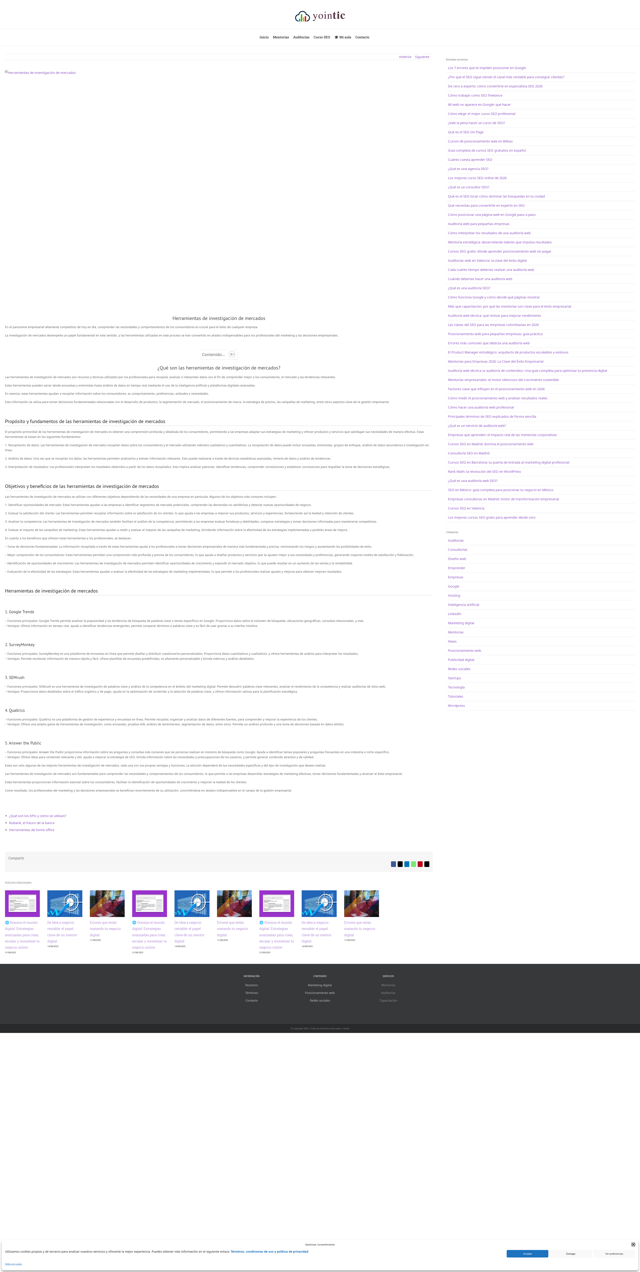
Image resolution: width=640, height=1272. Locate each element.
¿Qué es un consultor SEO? (468, 187)
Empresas (455, 577)
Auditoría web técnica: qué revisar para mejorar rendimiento (494, 315)
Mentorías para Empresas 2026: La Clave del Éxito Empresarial (496, 361)
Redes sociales (459, 669)
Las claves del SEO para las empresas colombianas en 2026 (493, 324)
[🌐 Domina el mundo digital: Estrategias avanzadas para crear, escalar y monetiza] (74, 892)
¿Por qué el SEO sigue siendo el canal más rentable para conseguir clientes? (506, 77)
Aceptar (527, 1253)
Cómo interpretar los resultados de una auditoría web (489, 233)
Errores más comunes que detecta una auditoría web (489, 343)
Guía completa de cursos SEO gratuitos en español (487, 150)
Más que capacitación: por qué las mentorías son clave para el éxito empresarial (509, 306)
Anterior (405, 57)
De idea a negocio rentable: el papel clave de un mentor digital (197, 959)
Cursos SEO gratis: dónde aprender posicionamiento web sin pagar (499, 251)
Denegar (571, 1253)
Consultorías (458, 549)
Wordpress (456, 705)
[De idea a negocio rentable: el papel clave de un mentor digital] (218, 892)
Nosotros (251, 1004)
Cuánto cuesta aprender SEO (470, 159)
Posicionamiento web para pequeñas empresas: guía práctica (495, 334)
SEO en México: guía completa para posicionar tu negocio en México (500, 490)
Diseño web (457, 559)
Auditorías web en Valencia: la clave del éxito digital (487, 260)
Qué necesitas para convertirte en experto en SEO (486, 205)
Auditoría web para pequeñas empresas (479, 224)
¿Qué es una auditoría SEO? (469, 288)
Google (453, 586)
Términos (251, 1011)
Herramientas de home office (31, 830)
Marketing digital (461, 623)
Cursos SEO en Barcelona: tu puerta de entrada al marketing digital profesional (508, 462)
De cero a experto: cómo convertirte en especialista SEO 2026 (495, 86)
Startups (454, 678)
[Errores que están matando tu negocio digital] (364, 892)
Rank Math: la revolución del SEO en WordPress (484, 471)
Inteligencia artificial (463, 604)
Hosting (454, 595)
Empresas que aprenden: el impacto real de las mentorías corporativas (502, 435)
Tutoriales (455, 696)
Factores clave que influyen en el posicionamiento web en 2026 (496, 389)
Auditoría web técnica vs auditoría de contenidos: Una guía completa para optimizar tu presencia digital (527, 370)
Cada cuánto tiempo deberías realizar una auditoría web (491, 269)
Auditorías (456, 540)
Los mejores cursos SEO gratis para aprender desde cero (492, 517)
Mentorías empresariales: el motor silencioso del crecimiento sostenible (503, 380)
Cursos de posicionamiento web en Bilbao (480, 141)
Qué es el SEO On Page (466, 132)
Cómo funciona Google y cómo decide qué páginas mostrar (494, 297)
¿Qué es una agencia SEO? (468, 168)
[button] (633, 1244)
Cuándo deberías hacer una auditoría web (480, 279)
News (452, 641)
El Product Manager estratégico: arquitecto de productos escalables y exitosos (508, 352)
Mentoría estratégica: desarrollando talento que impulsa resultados (500, 242)
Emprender (456, 568)
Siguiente (422, 57)
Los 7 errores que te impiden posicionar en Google (487, 68)
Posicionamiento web (464, 650)
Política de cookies (13, 1264)
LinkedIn (454, 614)
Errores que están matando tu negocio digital (330, 959)
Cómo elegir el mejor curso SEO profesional (481, 113)
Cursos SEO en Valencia (466, 508)
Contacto (252, 1019)
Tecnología (456, 687)
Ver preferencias (614, 1253)
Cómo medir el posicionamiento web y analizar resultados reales (498, 398)
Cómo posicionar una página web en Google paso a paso (492, 214)
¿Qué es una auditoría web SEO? (473, 480)
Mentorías (456, 632)
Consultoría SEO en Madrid (469, 453)
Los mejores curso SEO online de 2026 (477, 178)
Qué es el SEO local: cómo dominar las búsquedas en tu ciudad (496, 196)
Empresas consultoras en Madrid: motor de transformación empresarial (503, 499)
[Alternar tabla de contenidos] (230, 354)
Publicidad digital (461, 659)
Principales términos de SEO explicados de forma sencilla (492, 416)
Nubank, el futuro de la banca (31, 823)
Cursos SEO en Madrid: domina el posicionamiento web (491, 444)
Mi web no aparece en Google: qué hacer (479, 104)
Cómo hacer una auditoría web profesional (481, 407)
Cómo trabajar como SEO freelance (475, 95)
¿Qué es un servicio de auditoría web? (477, 425)
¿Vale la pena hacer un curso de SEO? (476, 123)
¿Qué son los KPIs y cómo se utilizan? (37, 816)
